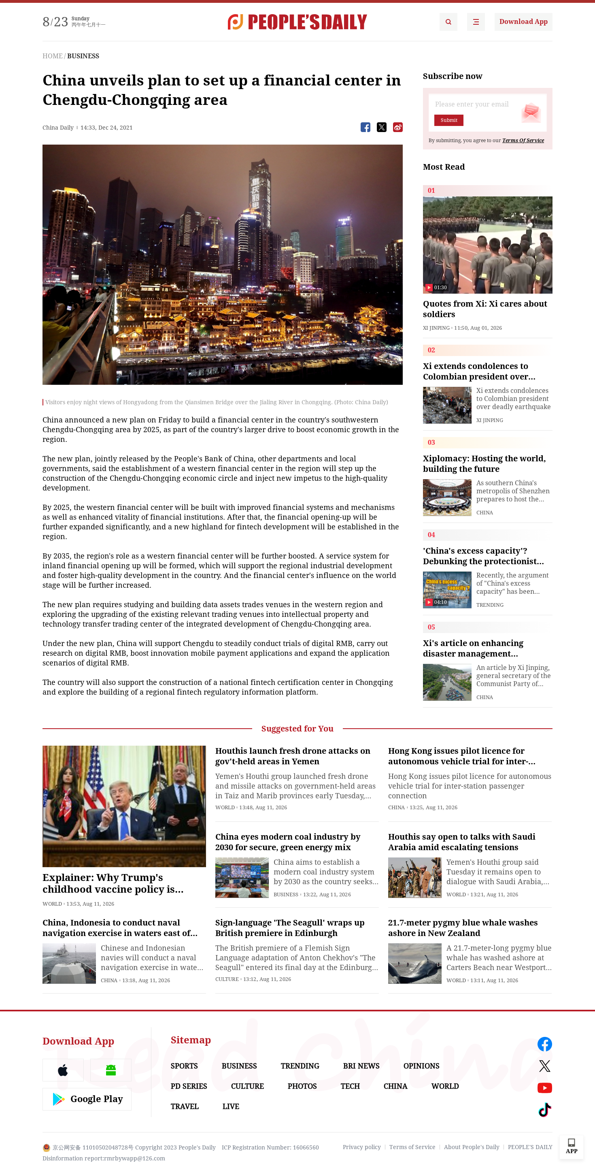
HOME (52, 56)
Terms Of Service (523, 140)
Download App (523, 22)
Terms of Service (412, 1147)
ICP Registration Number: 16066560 (270, 1147)
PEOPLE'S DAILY (530, 1147)
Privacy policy (362, 1147)
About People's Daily (471, 1147)
